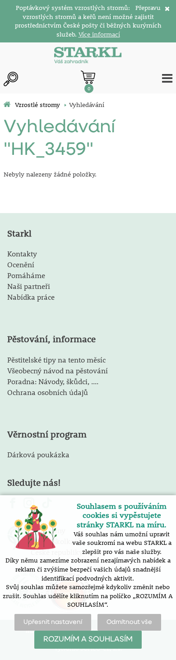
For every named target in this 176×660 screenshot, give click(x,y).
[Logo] (88, 56)
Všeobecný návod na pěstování (57, 370)
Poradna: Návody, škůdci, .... (52, 381)
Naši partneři (28, 286)
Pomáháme (26, 275)
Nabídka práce (31, 297)
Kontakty (22, 253)
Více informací (99, 34)
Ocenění (20, 264)
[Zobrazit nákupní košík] (88, 77)
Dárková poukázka (38, 454)
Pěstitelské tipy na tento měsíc (56, 359)
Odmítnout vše (129, 622)
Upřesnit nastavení (52, 622)
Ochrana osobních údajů (47, 392)
